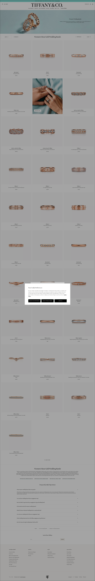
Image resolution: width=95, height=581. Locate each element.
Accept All (60, 300)
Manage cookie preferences (34, 300)
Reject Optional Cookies (47, 300)
